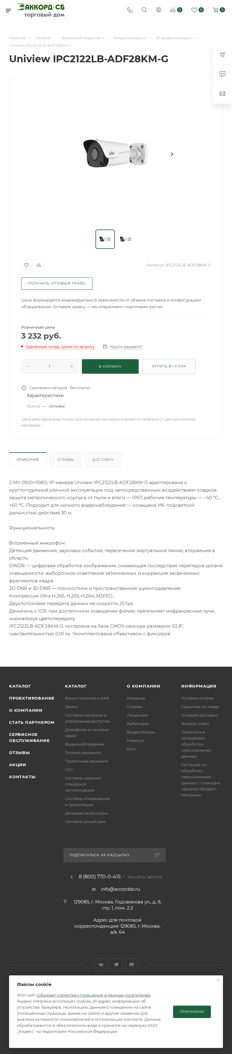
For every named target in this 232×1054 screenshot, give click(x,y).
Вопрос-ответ (195, 723)
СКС (69, 769)
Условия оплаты (197, 698)
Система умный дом (85, 821)
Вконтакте (100, 964)
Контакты (22, 776)
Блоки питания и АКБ (87, 698)
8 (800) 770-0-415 (100, 876)
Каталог (20, 686)
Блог (131, 749)
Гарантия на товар (200, 706)
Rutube (131, 964)
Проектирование (32, 698)
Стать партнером (32, 722)
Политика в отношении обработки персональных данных (196, 744)
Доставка (103, 459)
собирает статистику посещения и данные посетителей (93, 995)
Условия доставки (199, 715)
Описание (28, 459)
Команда (136, 698)
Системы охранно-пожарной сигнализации (84, 784)
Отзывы (65, 459)
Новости (135, 740)
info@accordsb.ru (120, 889)
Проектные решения (86, 761)
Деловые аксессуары (86, 813)
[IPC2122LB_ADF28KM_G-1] (116, 154)
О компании (26, 710)
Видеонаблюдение (84, 744)
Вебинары (138, 723)
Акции (17, 764)
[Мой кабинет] (158, 10)
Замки (71, 706)
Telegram (116, 964)
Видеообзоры (141, 732)
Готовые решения (83, 752)
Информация (199, 686)
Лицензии (137, 715)
